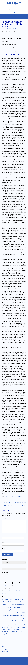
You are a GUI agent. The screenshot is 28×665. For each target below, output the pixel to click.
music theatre (10, 613)
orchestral (20, 496)
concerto (13, 607)
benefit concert (15, 601)
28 (9, 590)
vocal (17, 631)
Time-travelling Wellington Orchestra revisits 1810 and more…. (7, 504)
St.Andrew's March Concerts (11, 627)
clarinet (8, 607)
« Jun (3, 593)
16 (16, 587)
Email (3, 542)
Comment (4, 518)
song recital (9, 625)
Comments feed (5, 649)
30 (16, 590)
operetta (24, 618)
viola (9, 632)
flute (7, 610)
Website (3, 548)
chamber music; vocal (19, 604)
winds (20, 631)
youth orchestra (8, 634)
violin (13, 632)
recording (13, 623)
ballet (23, 599)
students (5, 632)
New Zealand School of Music (14, 615)
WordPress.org (5, 651)
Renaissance (18, 623)
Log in (3, 646)
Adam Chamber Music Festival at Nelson (12, 599)
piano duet (4, 623)
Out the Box (16, 660)
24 (19, 588)
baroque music (7, 601)
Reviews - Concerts (9, 496)
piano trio (8, 623)
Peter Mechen (15, 28)
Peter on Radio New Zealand (8, 575)
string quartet (17, 629)
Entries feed (4, 648)
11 (23, 585)
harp (13, 610)
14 (9, 587)
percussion (19, 620)
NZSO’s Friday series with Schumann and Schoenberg (20, 504)
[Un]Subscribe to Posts (6, 653)
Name (3, 536)
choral (4, 607)
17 (19, 587)
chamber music (8, 604)
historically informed (20, 610)
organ (15, 621)
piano (24, 620)
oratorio (3, 620)
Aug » (6, 593)
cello (19, 601)
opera (15, 618)
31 (19, 590)
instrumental (4, 612)
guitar (10, 610)
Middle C (14, 3)
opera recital (20, 618)
